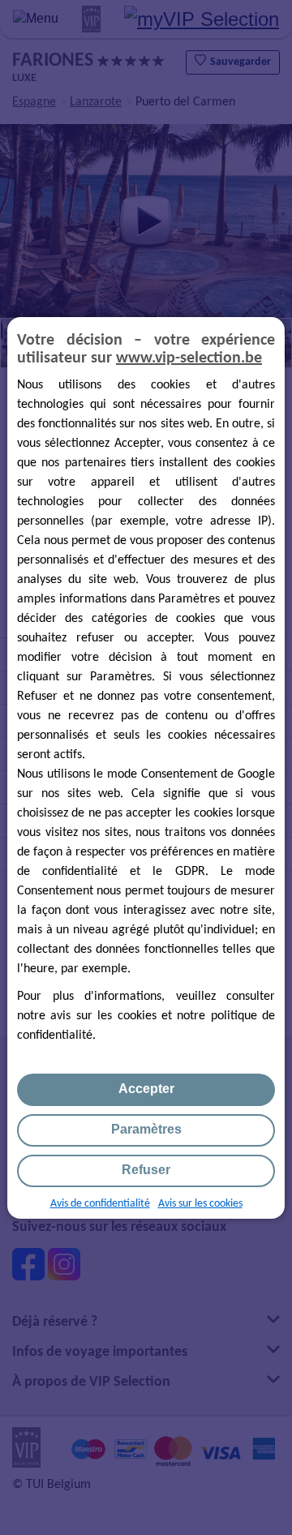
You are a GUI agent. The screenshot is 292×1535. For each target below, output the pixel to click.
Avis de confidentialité (100, 1204)
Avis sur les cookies (200, 1204)
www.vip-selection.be (189, 358)
